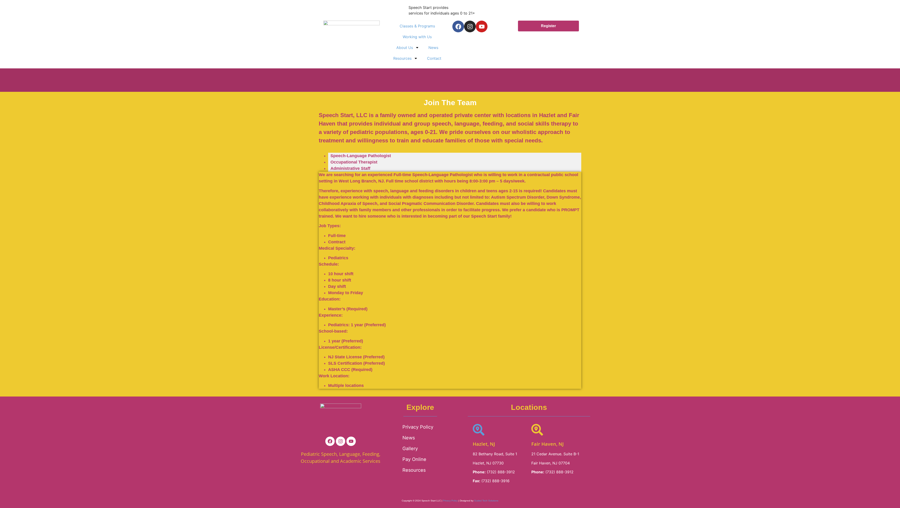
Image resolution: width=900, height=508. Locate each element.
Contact (434, 58)
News (433, 47)
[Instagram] (470, 26)
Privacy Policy (417, 427)
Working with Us (417, 36)
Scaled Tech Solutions (486, 500)
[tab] (454, 156)
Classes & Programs (417, 26)
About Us (404, 47)
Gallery (410, 448)
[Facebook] (458, 26)
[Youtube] (482, 26)
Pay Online (414, 459)
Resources (402, 58)
